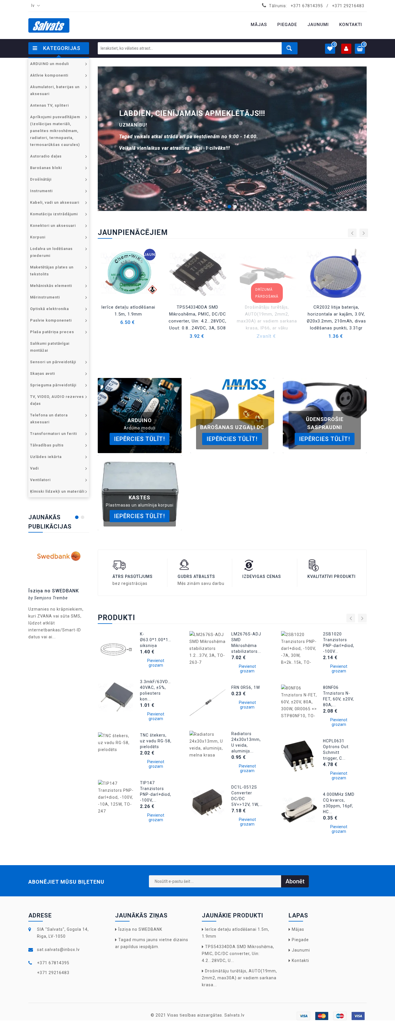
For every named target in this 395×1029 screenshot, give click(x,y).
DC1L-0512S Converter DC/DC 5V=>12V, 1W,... (247, 796)
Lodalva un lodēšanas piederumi (51, 252)
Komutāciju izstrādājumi (54, 214)
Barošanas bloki (46, 168)
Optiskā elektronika (49, 309)
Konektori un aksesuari (53, 225)
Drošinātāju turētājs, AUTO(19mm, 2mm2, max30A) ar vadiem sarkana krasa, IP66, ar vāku (267, 318)
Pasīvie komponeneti (51, 320)
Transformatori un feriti (53, 433)
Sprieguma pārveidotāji (53, 385)
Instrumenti (41, 191)
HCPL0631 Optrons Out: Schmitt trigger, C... (336, 750)
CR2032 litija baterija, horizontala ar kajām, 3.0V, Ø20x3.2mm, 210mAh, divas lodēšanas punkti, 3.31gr (336, 318)
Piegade (300, 939)
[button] (229, 205)
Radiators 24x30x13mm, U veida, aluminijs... (246, 742)
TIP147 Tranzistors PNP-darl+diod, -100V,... (155, 791)
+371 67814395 (307, 5)
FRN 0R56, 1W (245, 687)
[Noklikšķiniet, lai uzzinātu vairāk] (59, 557)
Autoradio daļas (46, 156)
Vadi (34, 468)
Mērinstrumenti (45, 297)
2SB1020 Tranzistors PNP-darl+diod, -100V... (338, 643)
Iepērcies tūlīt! (139, 438)
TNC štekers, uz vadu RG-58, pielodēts (155, 741)
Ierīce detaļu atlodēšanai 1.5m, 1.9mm (128, 311)
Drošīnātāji (40, 179)
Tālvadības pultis (47, 445)
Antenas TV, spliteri (49, 105)
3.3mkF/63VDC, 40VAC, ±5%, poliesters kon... (156, 690)
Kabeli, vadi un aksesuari (54, 202)
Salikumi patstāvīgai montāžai (49, 347)
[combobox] (34, 6)
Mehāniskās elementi (51, 285)
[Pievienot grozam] (244, 291)
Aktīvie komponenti (49, 75)
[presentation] (352, 233)
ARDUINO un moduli (49, 64)
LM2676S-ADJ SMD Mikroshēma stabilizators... (246, 643)
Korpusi (37, 237)
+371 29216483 (348, 5)
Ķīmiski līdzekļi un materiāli (57, 491)
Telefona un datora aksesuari (49, 418)
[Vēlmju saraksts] (244, 291)
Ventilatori (40, 480)
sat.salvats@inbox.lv (58, 949)
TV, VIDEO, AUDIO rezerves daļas (57, 400)
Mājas (298, 929)
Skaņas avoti (42, 373)
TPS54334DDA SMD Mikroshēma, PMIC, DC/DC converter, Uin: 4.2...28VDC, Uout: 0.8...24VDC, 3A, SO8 (197, 318)
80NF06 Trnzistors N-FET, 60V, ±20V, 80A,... (338, 696)
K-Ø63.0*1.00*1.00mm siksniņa (156, 640)
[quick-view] (106, 291)
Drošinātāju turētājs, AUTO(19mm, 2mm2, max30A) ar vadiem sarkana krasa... (239, 978)
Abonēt (294, 881)
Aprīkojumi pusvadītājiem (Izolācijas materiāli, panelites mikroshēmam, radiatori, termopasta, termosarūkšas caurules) (55, 131)
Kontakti (300, 960)
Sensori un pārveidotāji (53, 362)
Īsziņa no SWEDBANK (53, 591)
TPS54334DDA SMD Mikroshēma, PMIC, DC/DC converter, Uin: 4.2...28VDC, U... (238, 953)
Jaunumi (301, 950)
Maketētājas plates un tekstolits (51, 270)
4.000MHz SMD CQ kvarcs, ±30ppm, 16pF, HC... (339, 803)
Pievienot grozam (155, 663)
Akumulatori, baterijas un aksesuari (55, 90)
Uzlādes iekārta (46, 457)
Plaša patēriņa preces (52, 332)
